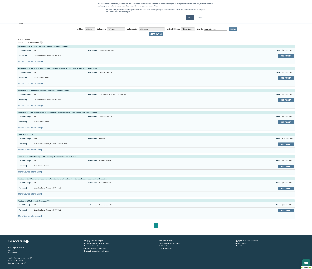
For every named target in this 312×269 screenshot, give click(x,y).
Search (233, 29)
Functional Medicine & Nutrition (169, 243)
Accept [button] (190, 17)
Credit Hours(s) (25, 50)
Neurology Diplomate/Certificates (94, 248)
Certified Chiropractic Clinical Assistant (96, 243)
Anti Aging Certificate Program (93, 241)
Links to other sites (165, 248)
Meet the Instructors (165, 241)
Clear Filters (156, 34)
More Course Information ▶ (30, 61)
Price (278, 50)
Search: (200, 29)
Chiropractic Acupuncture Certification (96, 251)
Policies (244, 243)
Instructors (92, 50)
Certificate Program (165, 246)
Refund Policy (239, 246)
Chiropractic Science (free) (92, 246)
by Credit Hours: (173, 29)
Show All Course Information (28, 42)
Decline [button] (200, 17)
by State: (80, 29)
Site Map (237, 243)
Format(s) (23, 55)
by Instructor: (132, 29)
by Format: (101, 29)
